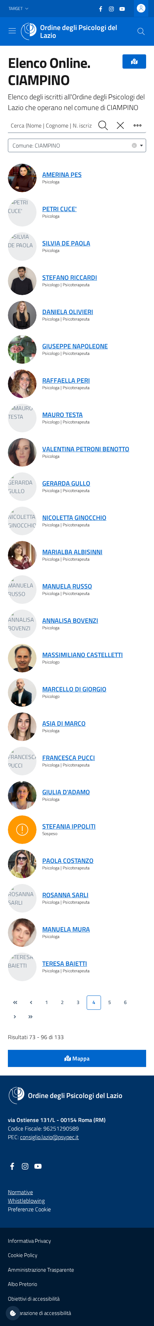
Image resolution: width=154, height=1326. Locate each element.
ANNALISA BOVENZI (70, 620)
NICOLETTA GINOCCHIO (74, 517)
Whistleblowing (26, 1200)
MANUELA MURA (66, 929)
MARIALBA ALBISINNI (72, 552)
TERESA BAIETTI (64, 963)
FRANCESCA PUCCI (68, 757)
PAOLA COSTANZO (67, 860)
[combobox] (77, 145)
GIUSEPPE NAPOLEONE (75, 346)
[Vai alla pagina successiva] (15, 1017)
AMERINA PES (62, 174)
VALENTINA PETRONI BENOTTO (85, 449)
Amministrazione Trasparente (41, 1270)
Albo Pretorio (22, 1284)
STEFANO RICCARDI (69, 277)
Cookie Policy (22, 1255)
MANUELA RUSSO (67, 586)
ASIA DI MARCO (64, 723)
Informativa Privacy (29, 1241)
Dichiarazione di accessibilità (39, 1313)
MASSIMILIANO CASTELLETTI (82, 655)
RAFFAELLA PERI (66, 380)
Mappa (80, 1058)
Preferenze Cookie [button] (29, 1209)
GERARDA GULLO (66, 483)
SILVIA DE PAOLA (66, 243)
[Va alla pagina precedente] (31, 1002)
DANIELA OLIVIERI (67, 312)
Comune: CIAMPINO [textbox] (74, 145)
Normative (20, 1192)
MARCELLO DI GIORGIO (74, 689)
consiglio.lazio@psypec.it (49, 1137)
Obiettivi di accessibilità (33, 1299)
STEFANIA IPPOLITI (69, 826)
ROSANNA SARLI (65, 895)
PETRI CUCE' (59, 209)
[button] (19, 9)
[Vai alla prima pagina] (15, 1002)
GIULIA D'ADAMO (66, 792)
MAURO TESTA (62, 414)
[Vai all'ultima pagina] (30, 1017)
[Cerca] (141, 31)
